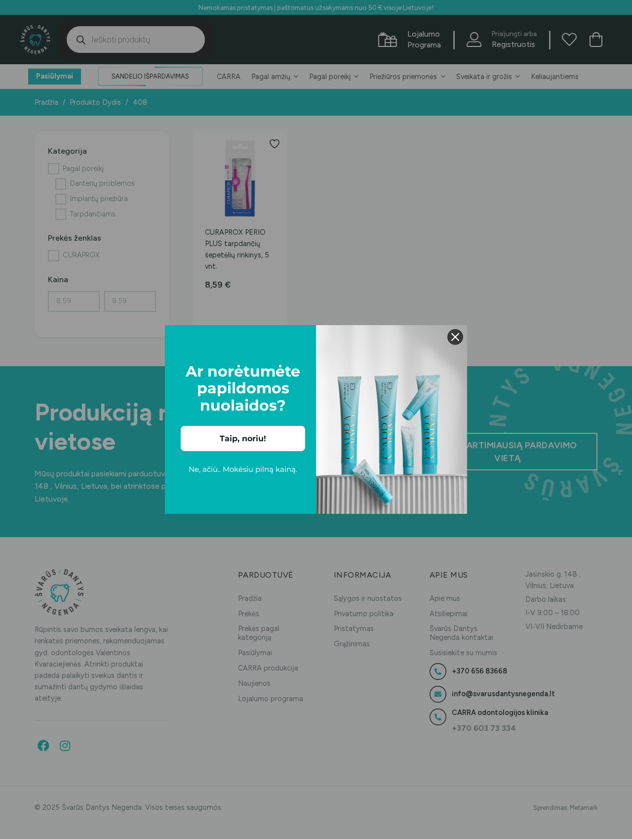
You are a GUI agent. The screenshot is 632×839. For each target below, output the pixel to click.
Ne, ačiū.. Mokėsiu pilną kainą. (243, 469)
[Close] (455, 337)
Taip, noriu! (243, 438)
